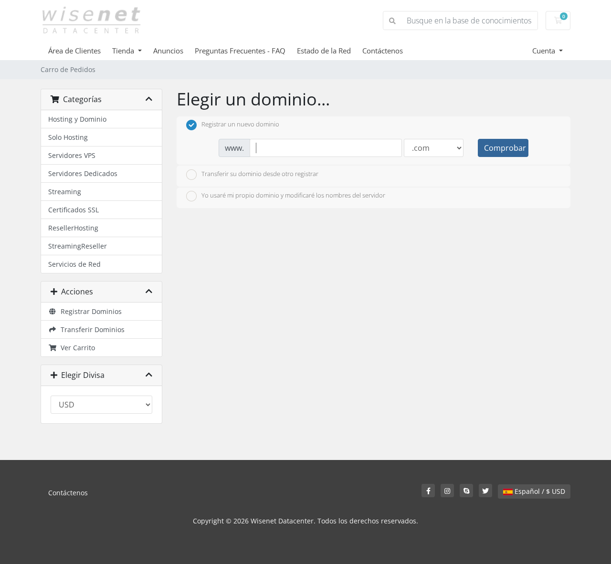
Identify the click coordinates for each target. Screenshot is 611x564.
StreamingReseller (77, 246)
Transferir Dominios (91, 329)
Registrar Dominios (89, 311)
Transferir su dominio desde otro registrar (259, 173)
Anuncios (168, 50)
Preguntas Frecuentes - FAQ (240, 50)
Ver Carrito (76, 347)
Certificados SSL (73, 209)
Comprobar (505, 148)
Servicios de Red (74, 264)
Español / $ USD (539, 491)
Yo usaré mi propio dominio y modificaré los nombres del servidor (293, 195)
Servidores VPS (71, 155)
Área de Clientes (74, 50)
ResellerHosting (73, 227)
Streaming (64, 191)
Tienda (124, 50)
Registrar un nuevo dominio (240, 124)
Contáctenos (382, 50)
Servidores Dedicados (82, 173)
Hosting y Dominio (77, 119)
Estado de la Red (324, 50)
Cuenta (544, 50)
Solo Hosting (68, 137)
